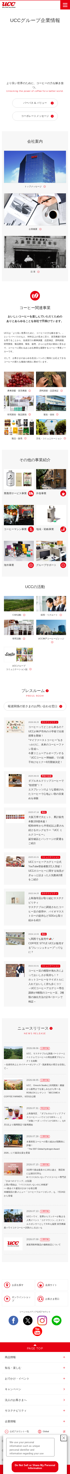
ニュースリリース (33, 1028)
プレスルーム (33, 691)
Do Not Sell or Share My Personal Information (35, 1467)
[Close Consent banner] (64, 1438)
